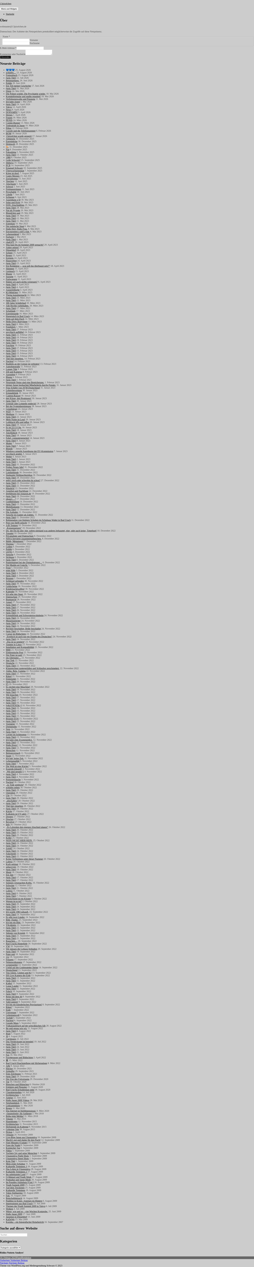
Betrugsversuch (13, 753)
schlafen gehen (13, 787)
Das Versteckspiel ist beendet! (20, 1041)
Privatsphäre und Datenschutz (20, 536)
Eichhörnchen (12, 1095)
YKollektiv (11, 925)
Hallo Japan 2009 (14, 1214)
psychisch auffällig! (15, 332)
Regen (9, 255)
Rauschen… (11, 941)
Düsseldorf (11, 250)
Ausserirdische (13, 290)
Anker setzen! (12, 247)
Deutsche (10, 663)
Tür (7, 1082)
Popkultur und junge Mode (18, 1179)
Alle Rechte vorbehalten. (17, 305)
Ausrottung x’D (13, 200)
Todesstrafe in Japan (15, 125)
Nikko (9, 1150)
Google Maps (12, 1023)
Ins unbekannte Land (15, 1174)
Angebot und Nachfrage (17, 491)
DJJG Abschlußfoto (15, 205)
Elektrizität (11, 679)
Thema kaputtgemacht (16, 295)
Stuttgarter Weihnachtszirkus (19, 475)
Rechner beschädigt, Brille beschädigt (23, 628)
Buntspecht (11, 599)
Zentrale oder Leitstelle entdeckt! (21, 403)
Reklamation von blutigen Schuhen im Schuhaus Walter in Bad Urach (38, 520)
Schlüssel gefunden (15, 581)
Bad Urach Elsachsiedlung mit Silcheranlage (26, 1063)
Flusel (19, 1257)
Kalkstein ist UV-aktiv (16, 814)
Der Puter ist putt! (14, 655)
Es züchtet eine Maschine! (18, 687)
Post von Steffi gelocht (16, 523)
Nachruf (10, 361)
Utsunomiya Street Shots (17, 1158)
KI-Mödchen (12, 292)
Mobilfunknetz (13, 507)
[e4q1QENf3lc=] (14, 705)
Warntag (10, 544)
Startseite (10, 14)
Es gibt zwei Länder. (15, 917)
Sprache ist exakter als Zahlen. (20, 515)
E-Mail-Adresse (8, 48)
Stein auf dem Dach (15, 319)
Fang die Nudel (13, 1145)
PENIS (9, 120)
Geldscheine (11, 586)
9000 (8, 650)
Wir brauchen (12, 695)
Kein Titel (10, 1161)
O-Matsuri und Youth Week (18, 1177)
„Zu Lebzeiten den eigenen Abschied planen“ (27, 827)
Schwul (9, 186)
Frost (8, 568)
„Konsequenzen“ (14, 528)
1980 (8, 157)
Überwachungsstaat (15, 170)
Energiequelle (12, 313)
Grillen (9, 546)
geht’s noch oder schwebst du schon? (23, 480)
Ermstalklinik (12, 393)
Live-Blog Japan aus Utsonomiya (21, 1137)
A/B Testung (12, 525)
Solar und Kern (13, 202)
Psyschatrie (11, 192)
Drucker (10, 819)
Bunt (8, 1033)
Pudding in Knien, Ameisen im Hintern (24, 1201)
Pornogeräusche (13, 779)
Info (8, 824)
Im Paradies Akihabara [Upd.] (20, 1182)
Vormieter (10, 724)
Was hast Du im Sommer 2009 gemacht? (25, 245)
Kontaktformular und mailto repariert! (23, 96)
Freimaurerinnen (13, 189)
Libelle (9, 194)
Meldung (10, 414)
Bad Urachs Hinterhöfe (16, 943)
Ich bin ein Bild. (13, 922)
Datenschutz (11, 597)
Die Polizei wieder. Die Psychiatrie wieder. (26, 94)
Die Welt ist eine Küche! (17, 766)
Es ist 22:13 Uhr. (13, 427)
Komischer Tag (13, 1148)
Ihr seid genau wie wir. (16, 1028)
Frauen (9, 117)
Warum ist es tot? (14, 901)
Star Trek (10, 660)
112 (7, 957)
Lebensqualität (12, 761)
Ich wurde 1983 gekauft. (17, 912)
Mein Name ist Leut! (15, 419)
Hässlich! (10, 488)
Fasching (10, 345)
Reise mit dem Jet (14, 996)
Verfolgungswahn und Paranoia (20, 99)
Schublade (11, 311)
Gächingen (11, 1039)
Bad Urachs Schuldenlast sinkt (20, 1089)
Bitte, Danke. (12, 920)
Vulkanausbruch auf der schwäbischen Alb (26, 1025)
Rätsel (9, 676)
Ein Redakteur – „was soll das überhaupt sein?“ (28, 266)
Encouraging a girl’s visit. (18, 231)
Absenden (5, 57)
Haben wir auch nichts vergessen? (21, 282)
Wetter (9, 456)
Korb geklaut (12, 864)
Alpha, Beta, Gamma (16, 671)
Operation (10, 793)
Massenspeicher (13, 620)
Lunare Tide (11, 369)
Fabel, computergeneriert (17, 438)
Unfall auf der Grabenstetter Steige (22, 967)
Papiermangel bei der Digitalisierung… (24, 562)
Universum (11, 1012)
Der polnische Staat (15, 226)
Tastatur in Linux (14, 644)
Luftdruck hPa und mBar (17, 422)
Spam (8, 755)
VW (8, 946)
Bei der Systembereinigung (18, 406)
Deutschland (11, 970)
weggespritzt (12, 965)
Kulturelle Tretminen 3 (16, 1166)
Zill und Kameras (14, 372)
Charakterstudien (14, 1092)
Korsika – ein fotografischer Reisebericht (25, 1222)
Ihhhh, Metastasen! (15, 541)
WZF (8, 411)
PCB (8, 165)
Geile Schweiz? (13, 160)
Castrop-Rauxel (13, 395)
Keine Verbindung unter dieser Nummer (24, 859)
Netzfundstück (12, 1103)
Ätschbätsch (11, 433)
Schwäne (10, 885)
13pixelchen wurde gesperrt (19, 136)
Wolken (9, 1209)
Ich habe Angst (13, 101)
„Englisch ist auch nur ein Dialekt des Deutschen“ (29, 636)
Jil (7, 1036)
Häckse (9, 1068)
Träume (9, 1119)
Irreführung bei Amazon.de (18, 493)
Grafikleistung (12, 501)
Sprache (9, 554)
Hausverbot (11, 260)
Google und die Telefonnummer (21, 131)
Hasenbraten (11, 1121)
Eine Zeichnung (13, 1074)
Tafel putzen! (12, 1002)
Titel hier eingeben (14, 806)
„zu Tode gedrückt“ (15, 785)
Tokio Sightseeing (14, 1193)
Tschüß (9, 1018)
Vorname (34, 40)
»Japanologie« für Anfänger (19, 1113)
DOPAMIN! (12, 112)
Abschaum (11, 184)
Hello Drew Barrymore (16, 321)
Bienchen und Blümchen (17, 1084)
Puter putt (10, 954)
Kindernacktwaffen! (15, 589)
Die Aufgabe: (12, 512)
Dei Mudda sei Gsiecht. (17, 565)
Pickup (9, 1132)
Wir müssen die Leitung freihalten (21, 949)
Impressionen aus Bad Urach (19, 1203)
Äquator (10, 533)
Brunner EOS (12, 718)
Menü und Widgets (9, 9)
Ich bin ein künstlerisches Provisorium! (24, 1004)
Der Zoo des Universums (17, 1079)
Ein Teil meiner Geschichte (18, 86)
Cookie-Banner (13, 123)
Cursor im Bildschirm (16, 634)
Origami (10, 1134)
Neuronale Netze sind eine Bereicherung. (25, 382)
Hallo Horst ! (12, 745)
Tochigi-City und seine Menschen (21, 1153)
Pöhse (8, 128)
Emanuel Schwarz (14, 168)
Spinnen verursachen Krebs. (19, 883)
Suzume (9, 276)
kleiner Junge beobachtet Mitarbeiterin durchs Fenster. (31, 385)
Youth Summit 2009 (15, 1185)
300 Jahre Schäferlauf (16, 303)
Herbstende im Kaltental (17, 1127)
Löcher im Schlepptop (16, 734)
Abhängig (10, 139)
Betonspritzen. (12, 80)
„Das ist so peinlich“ (15, 642)
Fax (7, 1055)
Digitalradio (11, 726)
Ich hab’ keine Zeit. (15, 758)
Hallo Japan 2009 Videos (17, 1100)
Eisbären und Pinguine (16, 1087)
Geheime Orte (12, 1129)
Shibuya (10, 162)
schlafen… (11, 72)
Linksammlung (13, 1105)
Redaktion (26, 1257)
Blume (9, 274)
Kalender (10, 591)
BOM (8, 133)
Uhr (8, 795)
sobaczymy (11, 867)
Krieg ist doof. (12, 173)
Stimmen (10, 268)
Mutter (9, 443)
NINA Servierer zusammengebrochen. (23, 538)
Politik (9, 83)
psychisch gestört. (14, 454)
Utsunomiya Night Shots (17, 1156)
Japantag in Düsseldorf (16, 1217)
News (8, 109)
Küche (9, 811)
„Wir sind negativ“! (15, 771)
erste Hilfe (10, 570)
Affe (8, 1066)
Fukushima (11, 152)
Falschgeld (11, 853)
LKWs (9, 552)
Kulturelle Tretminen (15, 1190)
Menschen (10, 750)
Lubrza (9, 861)
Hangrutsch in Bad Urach (18, 316)
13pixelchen (5, 3)
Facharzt (10, 237)
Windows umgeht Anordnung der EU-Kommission (29, 451)
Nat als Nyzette (13, 210)
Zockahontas (12, 178)
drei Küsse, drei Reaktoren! (18, 398)
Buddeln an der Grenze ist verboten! (23, 364)
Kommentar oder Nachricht (12, 54)
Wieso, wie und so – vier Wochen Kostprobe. (27, 1211)
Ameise (9, 1097)
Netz (8, 729)
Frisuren (10, 959)
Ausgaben (10, 374)
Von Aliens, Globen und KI (18, 973)
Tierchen (10, 181)
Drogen (9, 816)
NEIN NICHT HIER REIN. (19, 840)
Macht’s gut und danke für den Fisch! (23, 1140)
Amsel (9, 602)
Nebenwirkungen (14, 962)
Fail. (8, 1195)
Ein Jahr (10, 875)
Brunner (10, 578)
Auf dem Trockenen (15, 1187)
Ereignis (10, 258)
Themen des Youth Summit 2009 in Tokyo (25, 1206)
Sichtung (10, 557)
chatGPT (10, 242)
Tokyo (9, 107)
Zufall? (9, 848)
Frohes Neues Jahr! (15, 467)
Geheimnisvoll (12, 1015)
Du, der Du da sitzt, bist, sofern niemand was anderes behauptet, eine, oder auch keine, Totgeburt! (51, 530)
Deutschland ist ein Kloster (18, 898)
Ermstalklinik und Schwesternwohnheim (25, 615)
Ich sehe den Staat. (14, 594)
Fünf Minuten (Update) (16, 1142)
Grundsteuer (11, 409)
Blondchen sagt (13, 213)
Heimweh (10, 144)
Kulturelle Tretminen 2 (16, 1172)
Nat (7, 149)
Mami (8, 872)
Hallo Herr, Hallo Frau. (16, 229)
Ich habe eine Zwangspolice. (19, 740)
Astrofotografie (13, 366)
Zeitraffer (10, 1071)
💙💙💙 (10, 70)
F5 (7, 684)
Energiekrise (11, 141)
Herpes (9, 115)
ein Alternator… (13, 658)
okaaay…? (11, 499)
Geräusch (10, 271)
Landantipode (12, 472)
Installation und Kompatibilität (20, 647)
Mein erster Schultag (15, 1164)
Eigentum (10, 223)
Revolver (10, 822)
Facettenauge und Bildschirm (19, 1057)
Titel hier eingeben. (15, 358)
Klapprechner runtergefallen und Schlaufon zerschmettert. (32, 668)
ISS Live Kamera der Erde (18, 975)
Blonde (9, 448)
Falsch (9, 991)
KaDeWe (10, 1219)
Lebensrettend (12, 234)
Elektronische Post (14, 652)
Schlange (10, 197)
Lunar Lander (12, 986)
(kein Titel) (11, 78)
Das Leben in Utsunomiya (18, 1169)
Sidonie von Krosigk (15, 933)
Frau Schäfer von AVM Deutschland (23, 387)
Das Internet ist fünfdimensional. (21, 1111)
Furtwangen (11, 279)
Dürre (8, 91)
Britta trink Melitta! (15, 1116)
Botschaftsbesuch (14, 1198)
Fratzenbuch (11, 75)
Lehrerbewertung (14, 390)
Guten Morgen (13, 176)
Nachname (35, 43)
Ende (8, 1010)
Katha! (9, 983)
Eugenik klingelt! (14, 769)
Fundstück (11, 327)
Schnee (9, 252)
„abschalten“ (12, 800)
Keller (9, 838)
